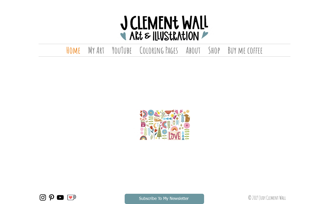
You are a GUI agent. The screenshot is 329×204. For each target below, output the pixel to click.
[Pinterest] (51, 197)
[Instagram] (43, 197)
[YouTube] (60, 197)
